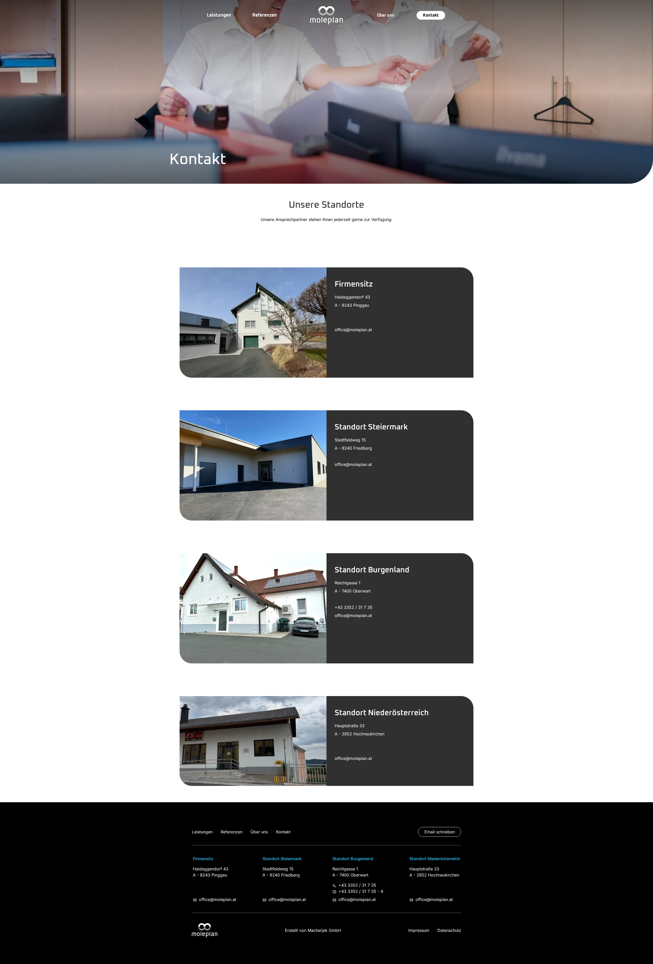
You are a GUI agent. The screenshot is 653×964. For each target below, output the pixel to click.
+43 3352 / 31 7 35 (357, 885)
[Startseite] (326, 15)
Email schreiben (439, 831)
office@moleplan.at (217, 899)
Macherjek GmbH (324, 930)
